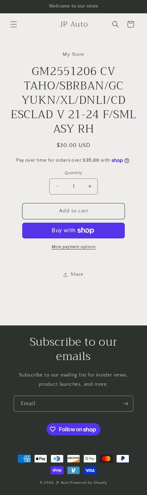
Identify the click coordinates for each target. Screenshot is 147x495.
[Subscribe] (125, 404)
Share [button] (76, 274)
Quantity (73, 172)
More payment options (74, 247)
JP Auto (62, 483)
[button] (13, 24)
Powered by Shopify (88, 483)
